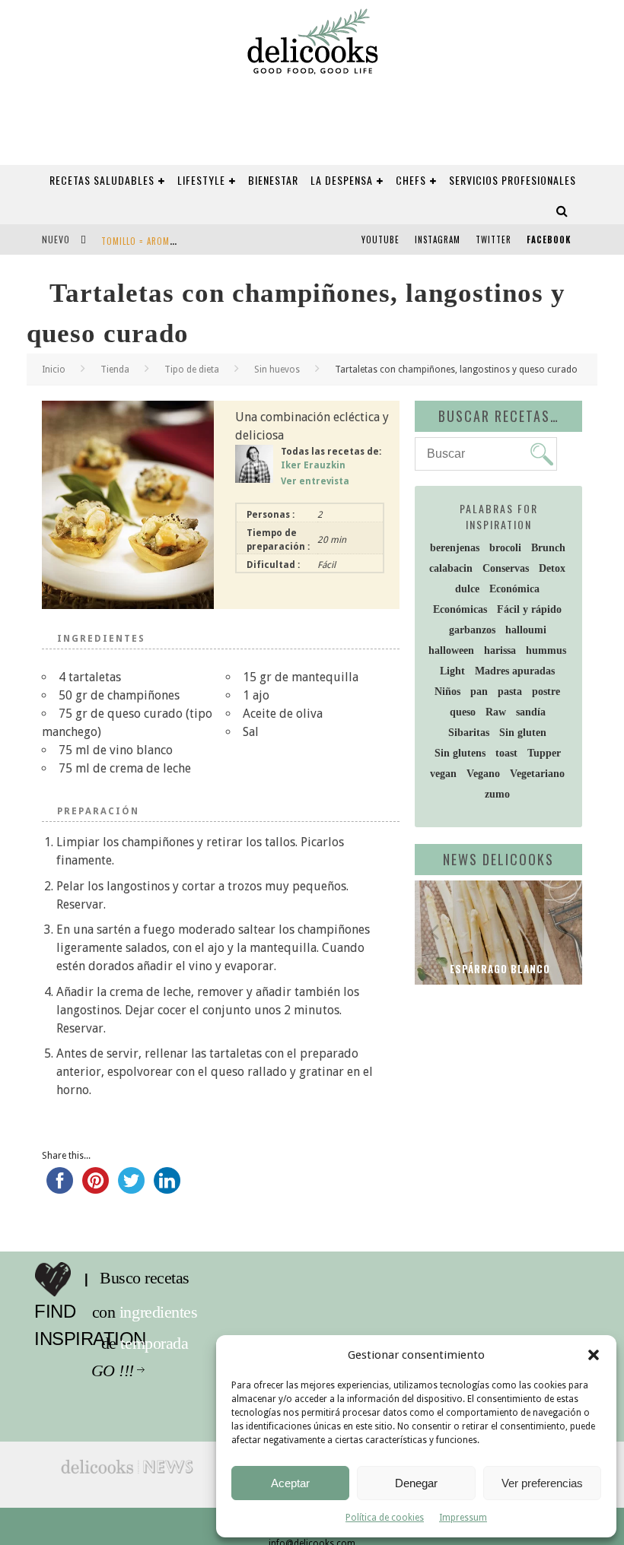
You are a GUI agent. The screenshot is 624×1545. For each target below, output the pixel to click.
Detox (552, 568)
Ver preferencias (542, 1483)
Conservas (505, 568)
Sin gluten (522, 732)
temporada (159, 1343)
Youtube (380, 239)
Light (452, 671)
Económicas (460, 609)
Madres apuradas (515, 671)
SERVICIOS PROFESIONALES (512, 180)
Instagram (437, 239)
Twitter (493, 239)
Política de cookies (384, 1517)
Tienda (114, 369)
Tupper (544, 753)
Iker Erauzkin (313, 465)
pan (479, 691)
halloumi (525, 630)
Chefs (411, 180)
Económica (514, 589)
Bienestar (273, 180)
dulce (467, 589)
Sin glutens (460, 753)
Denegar (416, 1483)
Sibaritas (468, 732)
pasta (510, 691)
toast (506, 753)
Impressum (463, 1517)
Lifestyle (201, 180)
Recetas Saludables (101, 180)
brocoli (505, 548)
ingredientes (163, 1312)
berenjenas (454, 548)
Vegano (483, 773)
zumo (497, 794)
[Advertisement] (519, 1095)
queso (463, 712)
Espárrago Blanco (498, 968)
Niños (447, 691)
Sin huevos (277, 369)
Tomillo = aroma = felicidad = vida (176, 241)
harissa (500, 650)
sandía (531, 712)
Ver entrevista (315, 481)
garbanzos (472, 630)
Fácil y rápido (529, 609)
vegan (443, 773)
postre (546, 691)
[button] (593, 1355)
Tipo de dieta (191, 369)
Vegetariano (537, 773)
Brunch (548, 548)
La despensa (341, 180)
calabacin (451, 568)
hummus (546, 650)
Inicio (53, 369)
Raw (496, 712)
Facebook (549, 239)
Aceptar (290, 1483)
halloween (451, 650)
